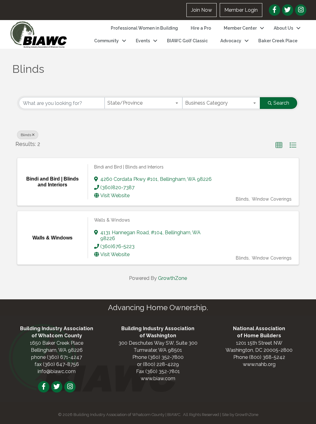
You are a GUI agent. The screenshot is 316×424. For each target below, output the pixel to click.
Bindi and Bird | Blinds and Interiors (129, 166)
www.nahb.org (259, 364)
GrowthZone (172, 278)
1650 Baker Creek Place (56, 343)
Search (281, 103)
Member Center (240, 28)
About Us (283, 28)
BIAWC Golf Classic (187, 40)
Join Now (201, 10)
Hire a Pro (201, 28)
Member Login (241, 10)
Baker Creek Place (277, 40)
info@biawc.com (57, 371)
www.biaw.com (158, 378)
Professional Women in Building (144, 28)
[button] (279, 145)
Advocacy (230, 40)
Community (106, 40)
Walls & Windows (112, 220)
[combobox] (143, 103)
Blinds (26, 135)
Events (143, 40)
